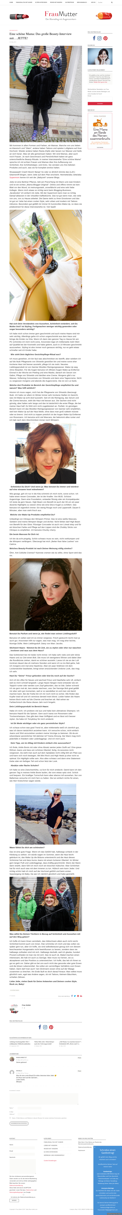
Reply (79, 1057)
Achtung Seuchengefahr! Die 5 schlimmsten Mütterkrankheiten (20, 1043)
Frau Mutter (26, 1005)
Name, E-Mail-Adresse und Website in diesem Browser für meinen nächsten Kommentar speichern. (39, 1118)
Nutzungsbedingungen (16, 1192)
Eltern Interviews (41, 2)
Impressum (81, 1150)
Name (12, 1108)
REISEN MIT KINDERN (51, 1148)
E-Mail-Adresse (12, 1113)
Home (11, 2)
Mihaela (19, 1071)
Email (89, 96)
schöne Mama (14, 990)
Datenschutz (30, 1190)
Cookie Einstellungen (50, 1160)
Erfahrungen (14, 30)
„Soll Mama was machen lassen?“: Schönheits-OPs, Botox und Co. (70, 1043)
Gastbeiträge (69, 2)
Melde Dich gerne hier (100, 82)
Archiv (93, 2)
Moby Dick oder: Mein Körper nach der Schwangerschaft (44, 1043)
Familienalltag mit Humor (24, 2)
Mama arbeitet (21, 1057)
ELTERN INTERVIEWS (51, 1152)
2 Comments (12, 995)
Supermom (15, 177)
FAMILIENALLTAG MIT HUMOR (53, 1142)
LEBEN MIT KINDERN (50, 1145)
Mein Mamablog (82, 2)
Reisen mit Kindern (56, 2)
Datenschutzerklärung (16, 1185)
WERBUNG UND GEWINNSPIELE (54, 1155)
